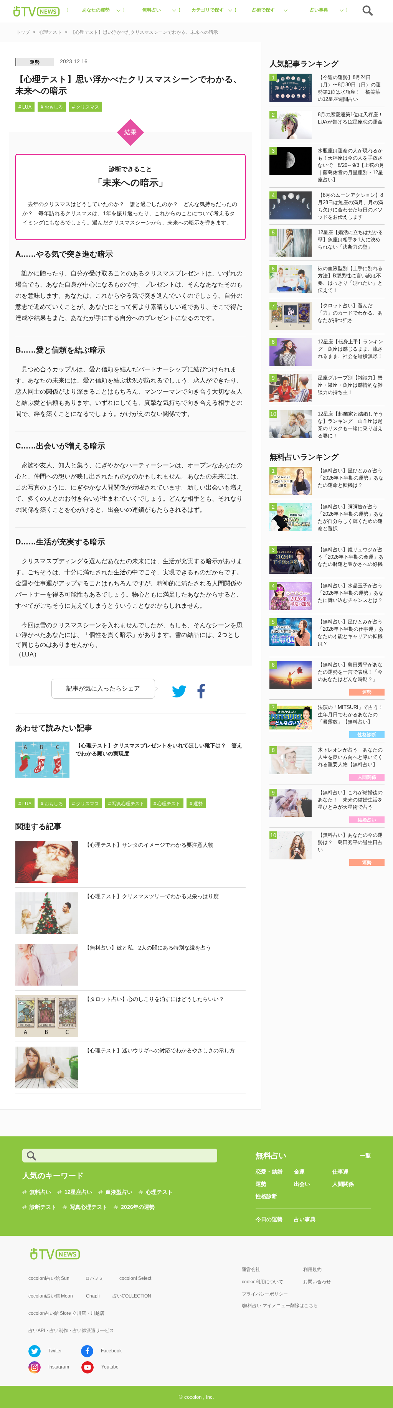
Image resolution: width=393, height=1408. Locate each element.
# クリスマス (85, 107)
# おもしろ (52, 107)
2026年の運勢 (138, 1207)
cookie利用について (262, 1281)
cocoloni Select (135, 1278)
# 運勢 (196, 803)
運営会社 (251, 1269)
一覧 (365, 1155)
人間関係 (343, 1184)
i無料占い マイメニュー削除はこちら (280, 1305)
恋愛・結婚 (269, 1172)
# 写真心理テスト (126, 803)
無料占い (40, 1192)
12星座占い (78, 1192)
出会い (302, 1184)
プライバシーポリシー (265, 1294)
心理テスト (159, 1192)
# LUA (24, 107)
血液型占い (119, 1192)
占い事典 (304, 1219)
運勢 (35, 62)
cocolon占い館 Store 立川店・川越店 (66, 1313)
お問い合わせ (317, 1281)
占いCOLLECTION (131, 1296)
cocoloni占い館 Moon (50, 1296)
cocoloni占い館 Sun (48, 1278)
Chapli (93, 1296)
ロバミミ (94, 1278)
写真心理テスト (88, 1207)
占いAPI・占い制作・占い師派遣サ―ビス (71, 1330)
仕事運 (340, 1172)
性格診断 (266, 1196)
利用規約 (312, 1269)
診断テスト (43, 1207)
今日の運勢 (269, 1219)
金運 (299, 1172)
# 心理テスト (167, 803)
